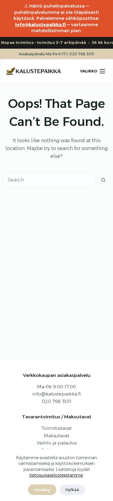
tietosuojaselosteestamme (56, 475)
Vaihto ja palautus (57, 443)
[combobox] (49, 180)
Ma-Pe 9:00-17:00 (56, 386)
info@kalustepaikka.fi (40, 24)
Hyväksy (42, 489)
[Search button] (103, 180)
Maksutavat (56, 435)
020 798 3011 (81, 54)
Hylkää (72, 489)
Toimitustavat (56, 428)
